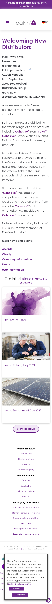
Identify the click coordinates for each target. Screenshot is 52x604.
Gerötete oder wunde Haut (26, 518)
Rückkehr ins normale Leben (26, 507)
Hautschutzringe (26, 459)
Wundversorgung (26, 469)
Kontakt (26, 496)
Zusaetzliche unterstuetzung (26, 534)
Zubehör (26, 464)
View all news (26, 428)
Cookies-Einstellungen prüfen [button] (19, 584)
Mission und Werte (26, 491)
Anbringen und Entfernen (26, 528)
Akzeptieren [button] (20, 595)
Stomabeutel (26, 453)
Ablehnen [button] (16, 588)
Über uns (26, 480)
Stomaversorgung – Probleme (26, 513)
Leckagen (26, 523)
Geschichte (26, 486)
